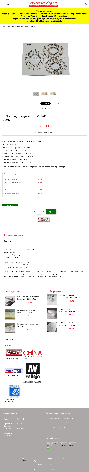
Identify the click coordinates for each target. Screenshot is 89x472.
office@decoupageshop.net (64, 418)
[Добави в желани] (83, 203)
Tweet (59, 103)
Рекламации (8, 440)
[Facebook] (49, 432)
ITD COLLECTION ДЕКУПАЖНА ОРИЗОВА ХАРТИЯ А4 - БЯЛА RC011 (69, 310)
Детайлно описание (13, 235)
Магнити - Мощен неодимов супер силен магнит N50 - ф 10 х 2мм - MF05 (70, 297)
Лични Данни (22, 419)
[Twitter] (54, 432)
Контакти (20, 428)
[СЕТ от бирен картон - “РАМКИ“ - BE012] (44, 86)
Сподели (46, 103)
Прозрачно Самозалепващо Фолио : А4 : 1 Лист (27, 312)
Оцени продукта (45, 108)
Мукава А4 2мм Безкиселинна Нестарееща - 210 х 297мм (28, 298)
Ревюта (7, 241)
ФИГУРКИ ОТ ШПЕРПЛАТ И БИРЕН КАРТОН (22, 26)
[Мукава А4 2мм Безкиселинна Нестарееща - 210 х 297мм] (10, 301)
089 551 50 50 (61, 423)
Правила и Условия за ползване (8, 426)
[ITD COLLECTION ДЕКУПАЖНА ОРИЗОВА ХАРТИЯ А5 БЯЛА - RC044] (52, 327)
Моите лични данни (44, 465)
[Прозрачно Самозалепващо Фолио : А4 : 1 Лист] (10, 314)
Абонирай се (11, 339)
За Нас (19, 424)
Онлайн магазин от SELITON (44, 470)
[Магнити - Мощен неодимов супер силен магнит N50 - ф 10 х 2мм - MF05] (52, 299)
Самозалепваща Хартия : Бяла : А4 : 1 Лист (28, 325)
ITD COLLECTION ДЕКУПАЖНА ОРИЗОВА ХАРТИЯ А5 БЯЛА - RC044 (69, 324)
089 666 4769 (61, 427)
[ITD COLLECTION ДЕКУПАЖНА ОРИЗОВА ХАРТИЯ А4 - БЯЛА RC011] (52, 313)
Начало (3, 26)
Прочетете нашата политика (44, 461)
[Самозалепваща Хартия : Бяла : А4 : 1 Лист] (10, 328)
